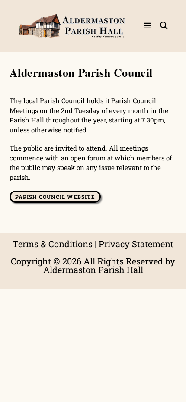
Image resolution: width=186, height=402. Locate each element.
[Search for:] (161, 26)
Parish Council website (55, 196)
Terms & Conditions (53, 243)
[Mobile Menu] (149, 26)
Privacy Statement (136, 243)
